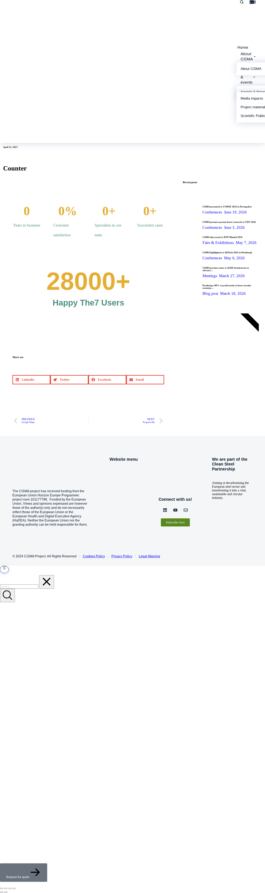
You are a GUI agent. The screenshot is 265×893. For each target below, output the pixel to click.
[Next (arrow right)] (5, 892)
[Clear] (46, 582)
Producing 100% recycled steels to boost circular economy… (226, 286)
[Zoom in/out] (14, 888)
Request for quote (17, 877)
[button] (31, 379)
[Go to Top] (4, 569)
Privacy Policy (121, 556)
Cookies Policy (94, 556)
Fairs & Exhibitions (218, 242)
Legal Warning (149, 556)
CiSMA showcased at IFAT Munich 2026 (222, 237)
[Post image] (191, 208)
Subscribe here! (205, 359)
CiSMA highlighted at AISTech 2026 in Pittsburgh (227, 252)
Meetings (209, 276)
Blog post (210, 293)
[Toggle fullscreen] (10, 888)
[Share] (5, 888)
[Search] (7, 595)
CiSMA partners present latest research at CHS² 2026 (229, 222)
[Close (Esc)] (1, 888)
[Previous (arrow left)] (1, 892)
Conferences (212, 212)
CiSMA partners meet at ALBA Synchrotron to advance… (225, 269)
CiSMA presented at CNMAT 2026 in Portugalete (227, 206)
